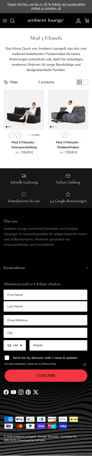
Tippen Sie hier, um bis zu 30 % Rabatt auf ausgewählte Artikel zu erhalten (46, 6)
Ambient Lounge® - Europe (30, 436)
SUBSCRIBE (46, 375)
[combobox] (15, 345)
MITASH (40, 440)
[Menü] (5, 21)
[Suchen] (15, 21)
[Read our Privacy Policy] (84, 364)
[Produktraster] (79, 82)
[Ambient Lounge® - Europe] (46, 20)
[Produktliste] (85, 82)
